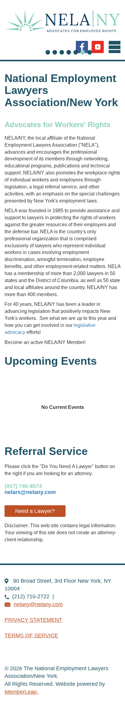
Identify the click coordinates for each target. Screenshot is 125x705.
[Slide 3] (68, 52)
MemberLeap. (21, 692)
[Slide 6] (89, 52)
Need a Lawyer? (35, 511)
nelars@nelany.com (30, 492)
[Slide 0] (48, 52)
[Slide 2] (61, 52)
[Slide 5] (82, 52)
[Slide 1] (54, 52)
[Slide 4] (75, 52)
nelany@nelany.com (38, 604)
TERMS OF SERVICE (31, 635)
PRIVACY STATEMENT (33, 620)
